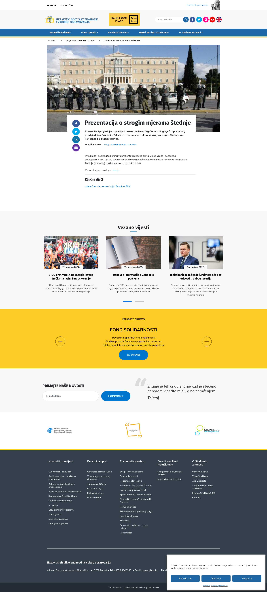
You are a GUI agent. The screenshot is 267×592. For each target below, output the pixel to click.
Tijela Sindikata (200, 476)
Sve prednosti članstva (131, 471)
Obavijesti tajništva (58, 523)
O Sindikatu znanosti (190, 32)
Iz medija (53, 505)
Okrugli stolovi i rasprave (61, 509)
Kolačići (206, 585)
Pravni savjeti (94, 497)
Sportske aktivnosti (58, 519)
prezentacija (107, 186)
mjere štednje (92, 186)
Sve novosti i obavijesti (60, 471)
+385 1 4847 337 (122, 570)
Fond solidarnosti (133, 329)
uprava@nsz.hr (149, 570)
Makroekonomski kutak (169, 479)
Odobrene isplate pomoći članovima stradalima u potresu (134, 345)
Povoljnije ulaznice (129, 516)
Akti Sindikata (199, 480)
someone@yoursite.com (76, 147)
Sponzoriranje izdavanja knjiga (136, 494)
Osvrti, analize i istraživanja (153, 32)
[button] (127, 301)
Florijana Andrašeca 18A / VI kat (72, 570)
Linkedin (76, 139)
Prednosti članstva (117, 32)
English (219, 19)
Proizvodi (124, 520)
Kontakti (196, 497)
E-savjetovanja (94, 488)
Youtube (212, 19)
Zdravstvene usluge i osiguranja (136, 511)
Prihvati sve (185, 578)
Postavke (247, 578)
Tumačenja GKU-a (96, 484)
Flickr (206, 19)
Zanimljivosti (55, 514)
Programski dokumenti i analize (80, 40)
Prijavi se (51, 5)
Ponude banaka (128, 506)
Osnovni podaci (200, 471)
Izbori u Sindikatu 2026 (203, 493)
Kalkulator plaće (95, 493)
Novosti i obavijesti (60, 32)
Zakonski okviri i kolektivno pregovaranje (62, 485)
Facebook (192, 19)
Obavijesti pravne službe (99, 471)
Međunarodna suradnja (60, 500)
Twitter (199, 19)
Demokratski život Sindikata (63, 496)
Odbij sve (216, 578)
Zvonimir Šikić (123, 186)
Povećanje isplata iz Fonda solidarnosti (133, 337)
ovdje (116, 170)
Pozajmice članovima (131, 480)
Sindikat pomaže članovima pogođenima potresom (133, 341)
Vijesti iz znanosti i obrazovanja (65, 491)
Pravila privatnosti (219, 585)
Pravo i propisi (88, 32)
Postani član (66, 5)
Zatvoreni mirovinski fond (133, 490)
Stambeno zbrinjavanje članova (136, 485)
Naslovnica (52, 40)
